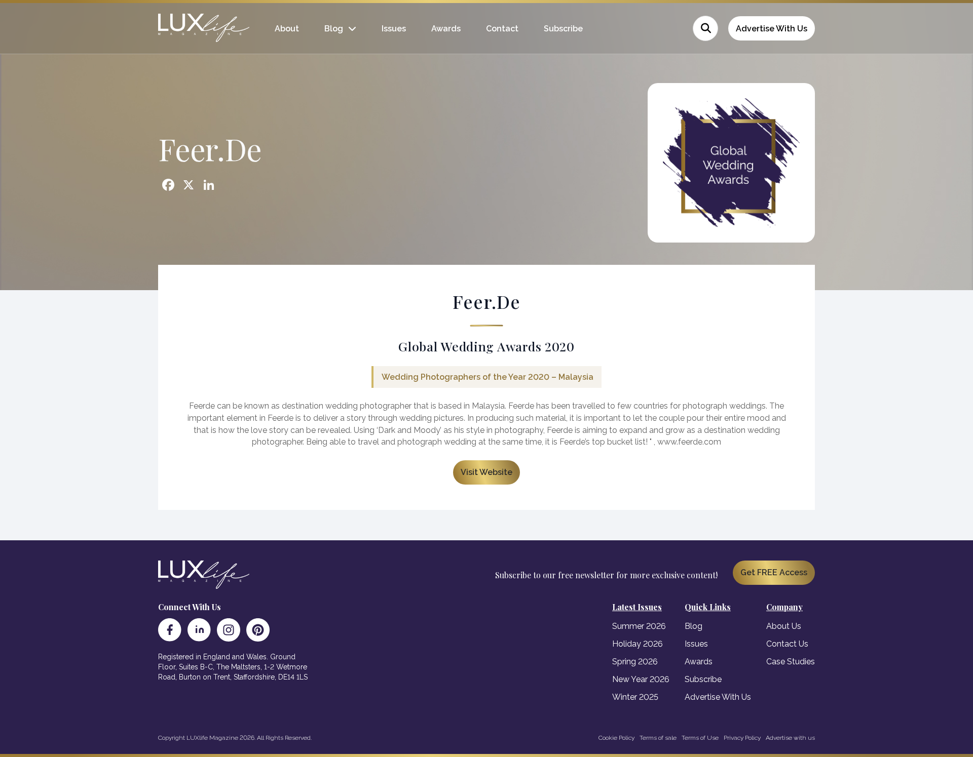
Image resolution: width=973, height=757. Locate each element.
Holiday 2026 (637, 644)
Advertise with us (790, 737)
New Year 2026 (640, 679)
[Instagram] (228, 630)
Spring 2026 (635, 661)
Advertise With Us (771, 28)
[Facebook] (169, 630)
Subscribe (563, 28)
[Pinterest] (258, 630)
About (287, 28)
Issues (394, 28)
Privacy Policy (742, 737)
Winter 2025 (635, 697)
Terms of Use (700, 737)
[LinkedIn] (199, 630)
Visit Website (486, 472)
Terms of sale (658, 737)
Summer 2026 (639, 626)
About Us (783, 626)
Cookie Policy (616, 737)
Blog (333, 28)
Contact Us (787, 644)
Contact (502, 28)
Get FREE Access (773, 572)
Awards (446, 28)
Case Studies (790, 661)
